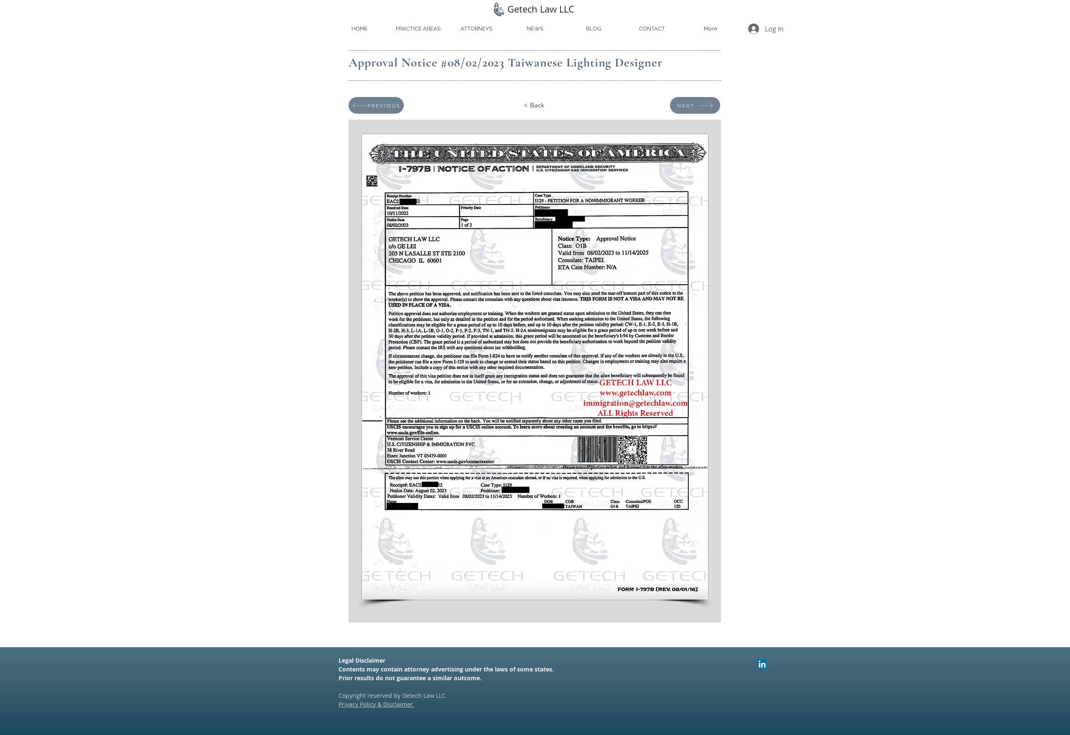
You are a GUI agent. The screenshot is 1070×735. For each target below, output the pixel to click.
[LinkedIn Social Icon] (762, 664)
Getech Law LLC (540, 9)
